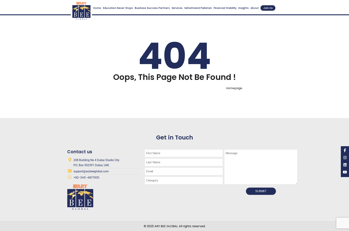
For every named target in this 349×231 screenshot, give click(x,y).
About (254, 8)
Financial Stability (225, 8)
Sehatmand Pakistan (198, 8)
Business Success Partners (152, 8)
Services (177, 8)
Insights (243, 8)
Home (97, 8)
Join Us (268, 8)
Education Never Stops (118, 8)
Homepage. (234, 88)
